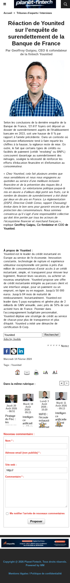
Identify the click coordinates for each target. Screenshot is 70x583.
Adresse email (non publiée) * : (23, 452)
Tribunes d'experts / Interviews (34, 13)
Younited (16, 365)
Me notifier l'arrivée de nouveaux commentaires (37, 513)
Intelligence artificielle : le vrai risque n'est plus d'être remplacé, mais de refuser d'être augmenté (61, 416)
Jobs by (12, 339)
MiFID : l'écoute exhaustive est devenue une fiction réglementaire (44, 417)
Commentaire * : (14, 476)
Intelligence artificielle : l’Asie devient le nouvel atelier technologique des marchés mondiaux (28, 420)
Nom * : (9, 440)
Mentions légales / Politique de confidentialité (35, 573)
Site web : (11, 464)
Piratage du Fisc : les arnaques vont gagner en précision (11, 419)
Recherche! (51, 334)
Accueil (8, 13)
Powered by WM (35, 565)
